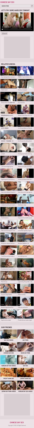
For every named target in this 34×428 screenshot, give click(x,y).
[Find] (32, 6)
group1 (5, 33)
